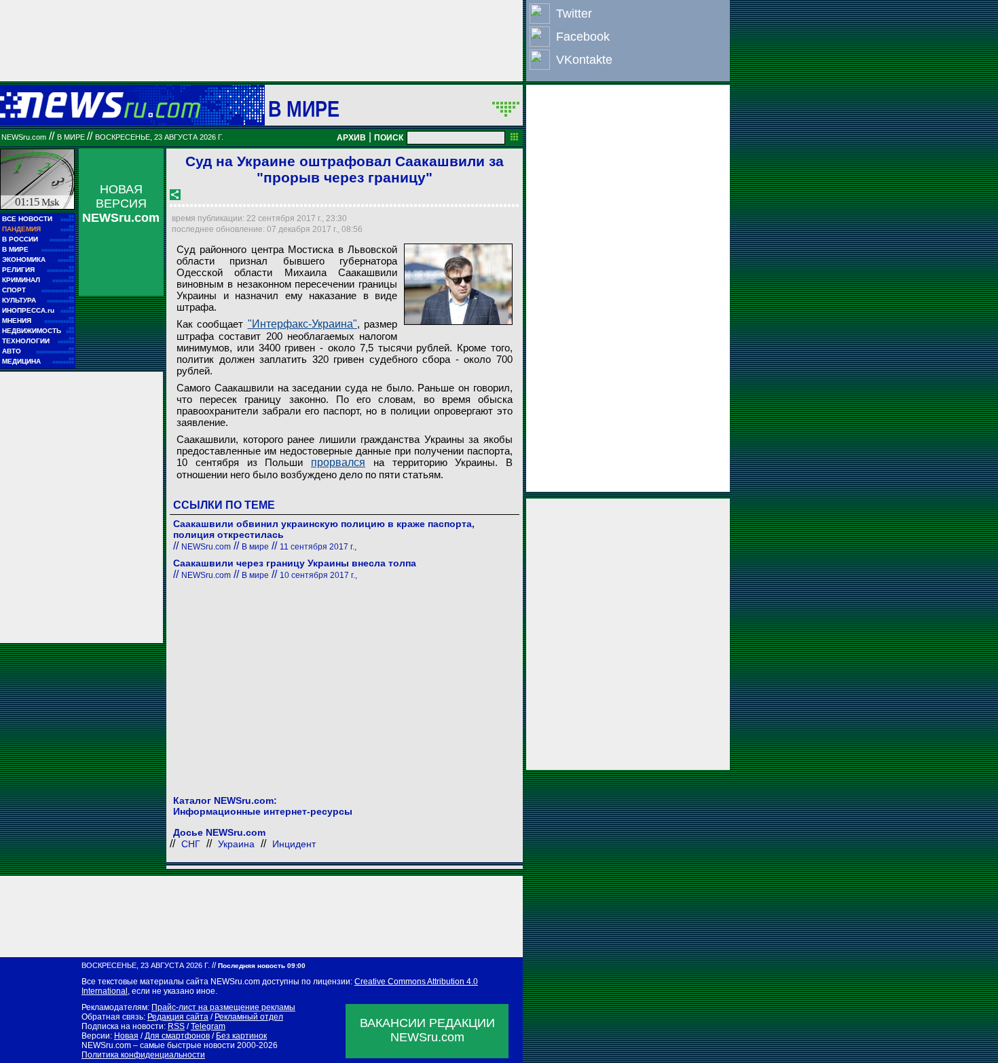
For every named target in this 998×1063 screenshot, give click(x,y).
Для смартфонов (177, 1036)
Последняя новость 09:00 (262, 965)
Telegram (208, 1026)
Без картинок (241, 1036)
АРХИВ (351, 137)
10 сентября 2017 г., (318, 575)
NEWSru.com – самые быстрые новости (158, 1045)
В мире (304, 108)
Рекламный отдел (249, 1017)
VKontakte (584, 59)
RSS (176, 1026)
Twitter (574, 13)
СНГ (190, 843)
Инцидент (294, 843)
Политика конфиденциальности (143, 1055)
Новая (126, 1036)
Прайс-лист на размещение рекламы (223, 1007)
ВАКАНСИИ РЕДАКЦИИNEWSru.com (427, 1030)
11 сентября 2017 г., (318, 547)
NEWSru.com (23, 137)
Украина (236, 843)
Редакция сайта (177, 1017)
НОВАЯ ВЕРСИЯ (121, 203)
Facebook (583, 36)
